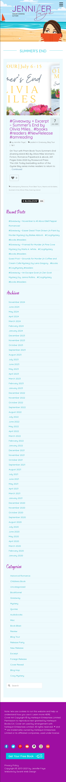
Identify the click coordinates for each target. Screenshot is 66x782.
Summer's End (14, 190)
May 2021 (13, 483)
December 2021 (17, 450)
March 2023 (15, 378)
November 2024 (17, 302)
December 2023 (17, 335)
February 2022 (16, 440)
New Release (16, 648)
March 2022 (15, 436)
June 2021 (14, 479)
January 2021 (16, 498)
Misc (12, 620)
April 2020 (14, 541)
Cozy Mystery (17, 675)
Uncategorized (17, 586)
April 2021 (14, 488)
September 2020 (17, 517)
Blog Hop (15, 670)
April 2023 (14, 373)
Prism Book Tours (35, 187)
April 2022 (14, 431)
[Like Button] (12, 178)
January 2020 (16, 555)
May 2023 (14, 369)
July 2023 (14, 359)
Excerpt (14, 653)
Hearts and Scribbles (49, 187)
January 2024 (16, 330)
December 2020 (17, 503)
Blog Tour (51, 142)
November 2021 (17, 455)
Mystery (14, 603)
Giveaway (43, 142)
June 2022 (14, 421)
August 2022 (15, 412)
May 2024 (14, 311)
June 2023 (14, 364)
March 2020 (15, 546)
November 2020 (17, 507)
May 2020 (14, 536)
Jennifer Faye (19, 142)
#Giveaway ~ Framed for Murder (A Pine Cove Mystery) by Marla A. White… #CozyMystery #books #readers (32, 249)
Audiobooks (16, 614)
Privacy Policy (11, 765)
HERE (47, 714)
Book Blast (15, 625)
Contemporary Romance (19, 187)
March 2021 (14, 493)
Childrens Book (17, 581)
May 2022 (14, 426)
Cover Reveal (17, 664)
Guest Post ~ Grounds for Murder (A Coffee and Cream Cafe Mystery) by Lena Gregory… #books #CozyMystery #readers (33, 263)
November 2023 (17, 340)
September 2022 (17, 407)
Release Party (17, 642)
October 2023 (16, 345)
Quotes (14, 609)
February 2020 (16, 550)
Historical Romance (20, 575)
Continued (17, 169)
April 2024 (14, 316)
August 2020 (15, 522)
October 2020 (16, 512)
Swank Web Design (26, 771)
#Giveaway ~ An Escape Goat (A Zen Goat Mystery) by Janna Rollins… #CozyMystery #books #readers (30, 277)
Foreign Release (18, 659)
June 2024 (14, 306)
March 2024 (15, 321)
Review (13, 631)
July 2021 (13, 474)
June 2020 (14, 531)
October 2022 (16, 402)
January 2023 (16, 388)
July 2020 (14, 526)
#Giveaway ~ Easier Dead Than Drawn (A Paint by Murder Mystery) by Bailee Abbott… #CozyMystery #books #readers (34, 235)
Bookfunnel (16, 592)
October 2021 (16, 459)
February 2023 (16, 383)
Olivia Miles (24, 190)
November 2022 (17, 397)
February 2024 (16, 326)
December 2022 (17, 393)
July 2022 (14, 416)
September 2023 (17, 349)
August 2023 (15, 354)
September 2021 (17, 464)
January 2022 (16, 445)
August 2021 (15, 469)
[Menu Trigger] (61, 4)
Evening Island (34, 190)
